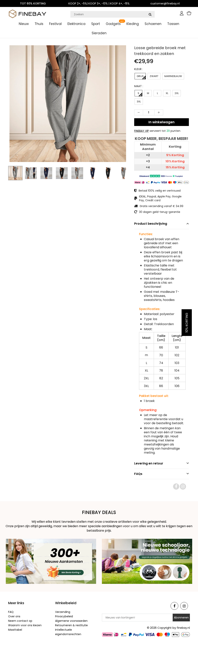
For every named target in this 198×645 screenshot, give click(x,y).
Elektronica (76, 23)
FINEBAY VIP (141, 131)
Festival (55, 23)
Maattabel (15, 630)
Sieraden (99, 33)
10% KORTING (186, 322)
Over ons (14, 616)
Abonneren (181, 617)
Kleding (132, 23)
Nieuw (24, 23)
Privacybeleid (64, 616)
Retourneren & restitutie (71, 625)
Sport (95, 23)
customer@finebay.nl (165, 3)
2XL (177, 93)
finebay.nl (183, 628)
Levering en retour (148, 463)
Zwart (154, 76)
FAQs (138, 474)
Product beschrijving (150, 223)
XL (167, 93)
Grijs (140, 76)
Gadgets (113, 23)
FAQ (11, 612)
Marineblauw (173, 76)
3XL (139, 101)
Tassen (173, 23)
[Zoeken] (150, 14)
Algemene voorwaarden (71, 621)
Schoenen (153, 23)
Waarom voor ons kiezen (25, 625)
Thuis (39, 23)
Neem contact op (20, 621)
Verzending (62, 612)
